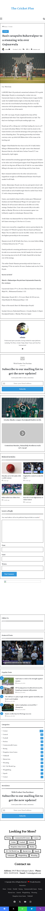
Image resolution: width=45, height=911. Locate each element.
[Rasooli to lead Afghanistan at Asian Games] (33, 489)
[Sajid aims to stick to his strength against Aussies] (8, 681)
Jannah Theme (7, 906)
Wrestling (6, 763)
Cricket (10, 27)
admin (6, 49)
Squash (5, 773)
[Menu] (1, 18)
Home (5, 27)
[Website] (22, 349)
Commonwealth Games (10, 745)
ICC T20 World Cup (9, 766)
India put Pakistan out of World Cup (16, 662)
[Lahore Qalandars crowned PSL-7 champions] (8, 707)
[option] (22, 653)
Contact (5, 777)
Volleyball (6, 756)
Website (4, 564)
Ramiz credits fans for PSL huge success (18, 714)
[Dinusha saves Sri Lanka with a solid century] (12, 468)
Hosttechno (22, 885)
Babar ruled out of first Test (11, 497)
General (5, 734)
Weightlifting (7, 770)
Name (3, 545)
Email (3, 555)
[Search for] (44, 18)
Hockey (5, 742)
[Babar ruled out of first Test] (12, 489)
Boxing (5, 749)
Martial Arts (6, 759)
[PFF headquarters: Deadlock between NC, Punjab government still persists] (8, 690)
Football (5, 738)
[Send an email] (9, 49)
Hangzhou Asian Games (10, 752)
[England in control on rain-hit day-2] (33, 468)
